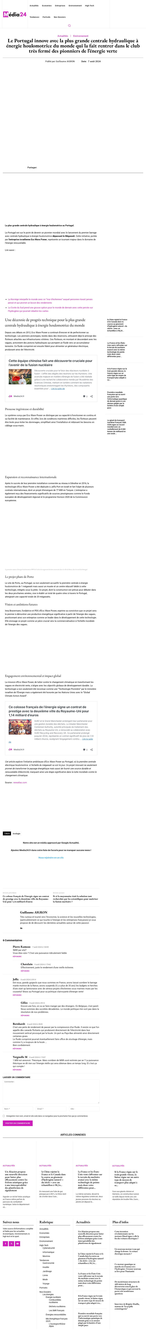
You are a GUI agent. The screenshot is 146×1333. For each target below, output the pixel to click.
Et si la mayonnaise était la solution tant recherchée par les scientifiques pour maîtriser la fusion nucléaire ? (75, 899)
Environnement (80, 36)
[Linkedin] (21, 928)
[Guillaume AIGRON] (10, 920)
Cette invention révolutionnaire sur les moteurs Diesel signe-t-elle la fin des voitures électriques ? (127, 1235)
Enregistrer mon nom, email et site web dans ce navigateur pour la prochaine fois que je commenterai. (47, 1116)
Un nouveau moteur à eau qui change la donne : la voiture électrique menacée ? (127, 1251)
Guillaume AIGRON (65, 61)
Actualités (63, 36)
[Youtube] (17, 1243)
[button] (69, 25)
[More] (115, 167)
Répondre (17, 957)
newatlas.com (20, 782)
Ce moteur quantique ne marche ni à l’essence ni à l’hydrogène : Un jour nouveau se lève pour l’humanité (128, 1268)
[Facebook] (5, 1243)
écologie (16, 834)
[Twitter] (11, 1243)
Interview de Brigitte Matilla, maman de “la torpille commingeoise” (127, 1306)
